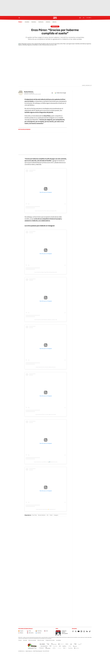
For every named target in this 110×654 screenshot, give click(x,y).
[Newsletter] (80, 17)
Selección (54, 21)
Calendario (48, 21)
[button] (52, 93)
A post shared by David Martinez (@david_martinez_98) (45, 319)
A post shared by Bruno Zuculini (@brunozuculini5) (45, 414)
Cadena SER (66, 644)
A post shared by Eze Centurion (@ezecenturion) (46, 367)
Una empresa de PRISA (32, 645)
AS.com (71, 644)
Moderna (48, 648)
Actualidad (27, 21)
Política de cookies (40, 640)
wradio (50, 646)
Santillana (54, 644)
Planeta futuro (69, 646)
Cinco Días (55, 646)
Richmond (41, 648)
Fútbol (20, 22)
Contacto (20, 640)
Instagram (56, 515)
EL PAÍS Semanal (64, 646)
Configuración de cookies (50, 640)
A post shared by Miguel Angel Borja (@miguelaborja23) (45, 272)
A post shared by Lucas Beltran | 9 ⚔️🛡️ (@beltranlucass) (45, 461)
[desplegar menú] (19, 18)
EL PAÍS (42, 644)
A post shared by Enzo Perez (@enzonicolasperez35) (45, 210)
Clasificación (40, 21)
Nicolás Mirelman (28, 91)
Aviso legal (25, 640)
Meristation (76, 648)
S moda (65, 648)
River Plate (34, 515)
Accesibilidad (58, 640)
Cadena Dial (60, 646)
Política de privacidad (32, 640)
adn (75, 644)
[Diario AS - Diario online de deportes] (55, 18)
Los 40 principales (47, 644)
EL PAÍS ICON (59, 648)
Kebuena (75, 646)
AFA (47, 515)
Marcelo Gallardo (41, 515)
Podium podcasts (54, 648)
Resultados (34, 21)
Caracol (80, 644)
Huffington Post (44, 646)
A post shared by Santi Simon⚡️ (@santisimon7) (45, 509)
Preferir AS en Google (61, 92)
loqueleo (70, 648)
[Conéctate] (83, 17)
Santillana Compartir (61, 644)
